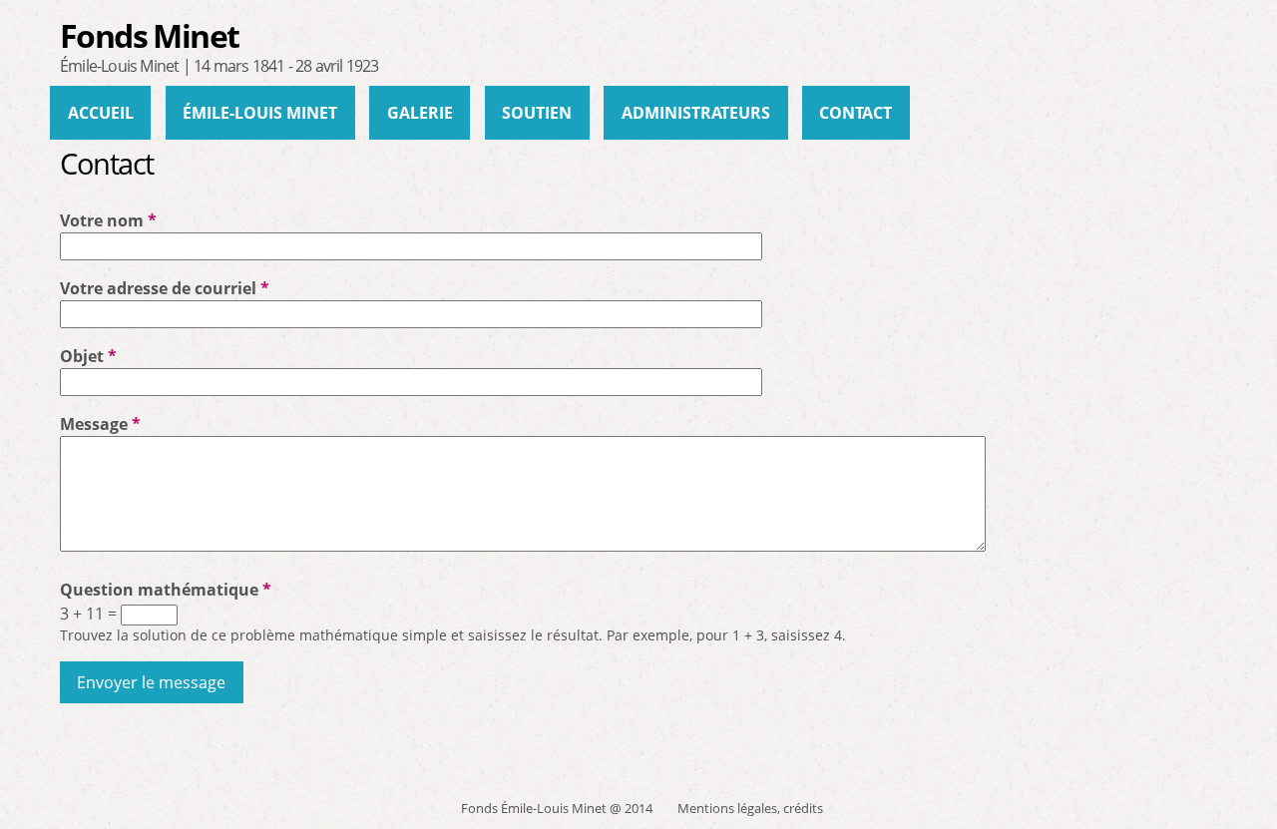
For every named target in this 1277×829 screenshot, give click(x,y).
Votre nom (108, 220)
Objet (88, 356)
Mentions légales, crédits (750, 808)
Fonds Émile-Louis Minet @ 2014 (556, 808)
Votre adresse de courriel (164, 288)
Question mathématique (165, 590)
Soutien (537, 113)
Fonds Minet (149, 35)
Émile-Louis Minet (260, 113)
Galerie (420, 113)
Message (100, 424)
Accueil (101, 113)
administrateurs (696, 113)
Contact (855, 113)
